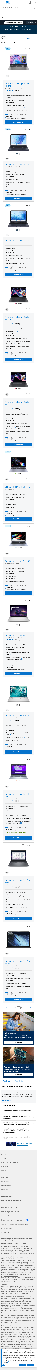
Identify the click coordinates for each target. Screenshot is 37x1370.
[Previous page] (10, 1008)
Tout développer (8, 1081)
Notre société (5, 1181)
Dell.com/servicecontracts (11, 1276)
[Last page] (31, 1007)
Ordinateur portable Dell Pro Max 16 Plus (17, 881)
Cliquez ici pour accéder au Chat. (18, 1312)
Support (3, 1158)
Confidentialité (5, 1216)
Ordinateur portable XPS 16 (17, 635)
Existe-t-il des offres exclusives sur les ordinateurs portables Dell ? (16, 1117)
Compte (3, 1154)
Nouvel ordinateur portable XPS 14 (17, 403)
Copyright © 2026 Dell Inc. (9, 1207)
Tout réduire (19, 1081)
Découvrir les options (18, 122)
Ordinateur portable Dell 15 (17, 240)
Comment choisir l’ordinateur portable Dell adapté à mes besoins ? (17, 1111)
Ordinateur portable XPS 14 (17, 716)
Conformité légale (6, 1228)
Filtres (28, 38)
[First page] (6, 1007)
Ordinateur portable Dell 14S (17, 561)
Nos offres (4, 1177)
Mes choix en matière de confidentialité (13, 1220)
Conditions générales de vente (10, 1212)
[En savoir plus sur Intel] (11, 1143)
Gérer (3, 1365)
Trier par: (3, 36)
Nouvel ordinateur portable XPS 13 (17, 84)
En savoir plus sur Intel (22, 1145)
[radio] (17, 154)
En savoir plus (18, 1042)
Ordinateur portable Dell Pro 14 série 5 (17, 962)
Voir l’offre (13, 834)
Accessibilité (5, 1232)
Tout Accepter (31, 1365)
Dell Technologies (6, 1196)
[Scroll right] (35, 22)
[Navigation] (2, 2)
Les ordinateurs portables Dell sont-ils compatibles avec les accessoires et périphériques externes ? (17, 1123)
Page (15, 1007)
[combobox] (18, 8)
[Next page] (27, 1008)
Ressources (4, 1190)
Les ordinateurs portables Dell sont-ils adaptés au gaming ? (16, 1137)
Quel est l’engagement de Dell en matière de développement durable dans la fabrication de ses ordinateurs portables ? (16, 1130)
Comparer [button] (27, 48)
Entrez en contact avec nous (9, 1162)
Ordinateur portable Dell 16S (17, 487)
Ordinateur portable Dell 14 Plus (17, 795)
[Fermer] (34, 1350)
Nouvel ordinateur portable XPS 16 (17, 318)
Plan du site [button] (5, 1167)
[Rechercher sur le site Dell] (34, 8)
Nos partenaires (6, 1185)
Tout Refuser (23, 1365)
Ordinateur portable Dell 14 (17, 164)
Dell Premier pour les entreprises (11, 1201)
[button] (30, 2)
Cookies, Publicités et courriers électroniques (14, 1224)
